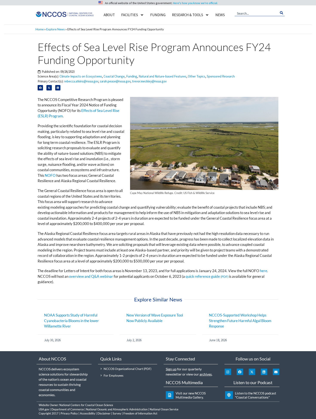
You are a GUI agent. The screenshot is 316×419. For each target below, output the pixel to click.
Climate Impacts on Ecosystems (81, 76)
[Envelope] (276, 372)
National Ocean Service (164, 409)
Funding (158, 14)
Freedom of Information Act (140, 413)
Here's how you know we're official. (195, 3)
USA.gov (44, 409)
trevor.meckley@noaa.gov (149, 81)
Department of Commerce (67, 409)
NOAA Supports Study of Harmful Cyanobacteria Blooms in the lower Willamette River (71, 320)
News (220, 14)
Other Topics (196, 76)
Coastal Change (114, 76)
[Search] (281, 13)
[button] (40, 87)
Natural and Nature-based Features (162, 76)
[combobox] (257, 13)
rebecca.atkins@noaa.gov (81, 81)
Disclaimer (103, 413)
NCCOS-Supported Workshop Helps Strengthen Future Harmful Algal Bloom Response (240, 320)
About (109, 14)
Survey (117, 413)
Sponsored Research (221, 76)
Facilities (129, 14)
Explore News (55, 29)
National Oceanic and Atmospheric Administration (116, 409)
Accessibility (87, 413)
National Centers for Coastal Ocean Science (86, 405)
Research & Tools (187, 14)
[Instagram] (228, 372)
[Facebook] (240, 372)
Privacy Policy (69, 413)
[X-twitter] (252, 372)
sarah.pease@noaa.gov (115, 81)
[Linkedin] (264, 372)
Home (39, 29)
